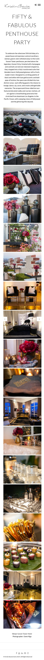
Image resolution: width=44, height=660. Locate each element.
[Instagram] (28, 653)
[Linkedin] (22, 653)
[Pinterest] (25, 653)
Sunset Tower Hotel (24, 634)
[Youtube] (19, 653)
